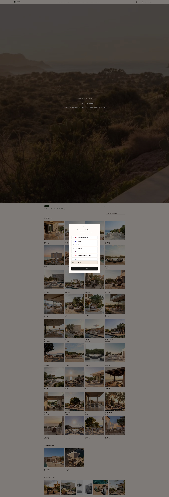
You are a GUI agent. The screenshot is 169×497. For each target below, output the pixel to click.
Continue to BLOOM (84, 268)
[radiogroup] (84, 250)
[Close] (98, 225)
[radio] (73, 237)
